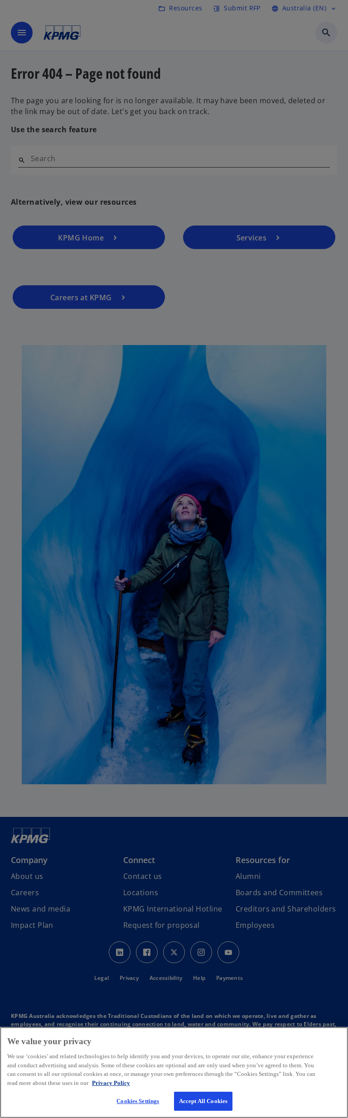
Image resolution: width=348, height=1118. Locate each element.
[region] (174, 1072)
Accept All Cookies (203, 1101)
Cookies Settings (137, 1101)
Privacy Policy (111, 1083)
